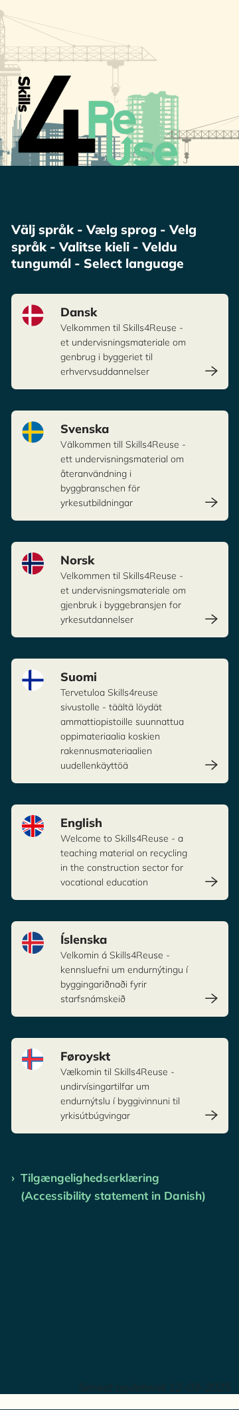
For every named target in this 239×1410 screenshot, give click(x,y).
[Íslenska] (120, 969)
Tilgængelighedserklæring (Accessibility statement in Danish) (113, 1186)
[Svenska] (120, 466)
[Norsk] (120, 589)
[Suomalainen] (120, 721)
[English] (120, 852)
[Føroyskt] (120, 1085)
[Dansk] (120, 341)
